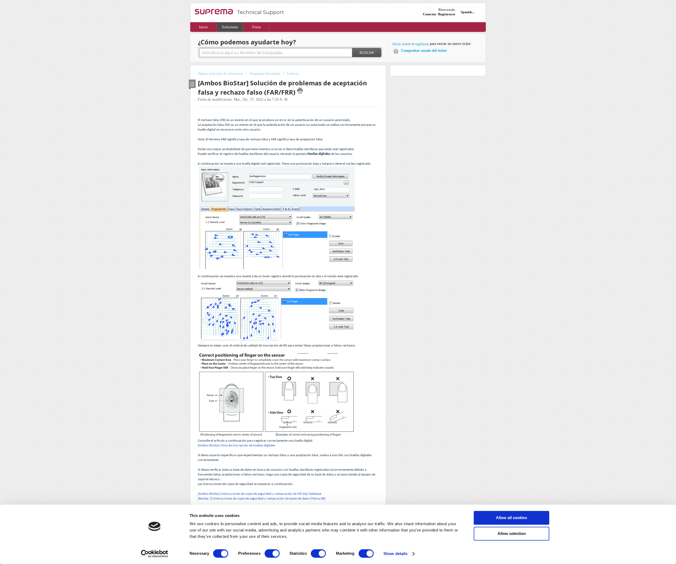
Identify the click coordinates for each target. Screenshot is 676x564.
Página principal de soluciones (221, 74)
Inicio (203, 27)
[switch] (272, 553)
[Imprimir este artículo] (300, 91)
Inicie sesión (401, 44)
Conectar (429, 14)
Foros (256, 27)
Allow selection (511, 533)
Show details (395, 553)
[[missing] (328, 218)
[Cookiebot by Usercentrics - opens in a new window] (155, 554)
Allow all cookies (511, 517)
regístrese (422, 44)
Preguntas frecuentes (265, 74)
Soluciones (230, 27)
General (292, 74)
